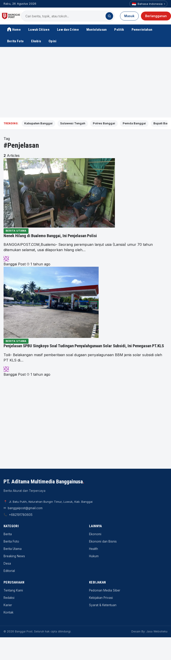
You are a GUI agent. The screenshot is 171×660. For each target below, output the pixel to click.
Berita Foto (15, 41)
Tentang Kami (13, 590)
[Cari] (109, 16)
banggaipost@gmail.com (25, 508)
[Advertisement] (85, 82)
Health (93, 549)
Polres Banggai (104, 123)
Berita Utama (16, 230)
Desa (7, 563)
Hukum (94, 556)
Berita (8, 534)
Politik (119, 30)
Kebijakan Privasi (101, 597)
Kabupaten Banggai (38, 123)
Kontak (8, 612)
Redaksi (9, 597)
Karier (8, 605)
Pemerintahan (142, 30)
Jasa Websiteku (156, 631)
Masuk (129, 16)
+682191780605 (21, 515)
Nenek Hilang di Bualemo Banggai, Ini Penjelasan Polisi (50, 235)
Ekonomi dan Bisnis (103, 541)
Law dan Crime (68, 30)
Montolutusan (96, 30)
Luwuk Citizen (38, 30)
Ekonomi (95, 534)
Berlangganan (156, 16)
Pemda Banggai (134, 123)
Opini (53, 41)
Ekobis (36, 41)
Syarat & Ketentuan (102, 605)
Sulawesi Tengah (72, 123)
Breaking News (14, 556)
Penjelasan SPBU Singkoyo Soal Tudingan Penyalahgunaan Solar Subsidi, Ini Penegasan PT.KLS (84, 345)
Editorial (9, 571)
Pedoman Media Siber (104, 590)
